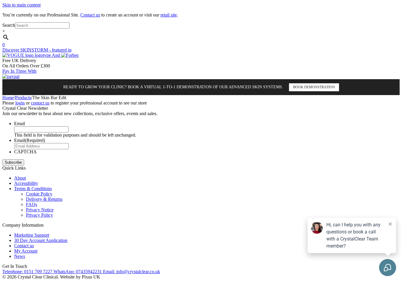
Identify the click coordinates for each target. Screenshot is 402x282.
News (19, 256)
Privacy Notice (40, 209)
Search (8, 25)
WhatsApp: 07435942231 (78, 271)
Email (19, 123)
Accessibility (26, 183)
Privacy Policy (39, 215)
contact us (40, 102)
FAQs (31, 204)
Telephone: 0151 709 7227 (28, 271)
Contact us (90, 14)
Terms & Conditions (33, 188)
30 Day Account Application (40, 240)
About (20, 177)
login (20, 102)
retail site (168, 14)
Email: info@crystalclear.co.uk (131, 271)
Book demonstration (314, 87)
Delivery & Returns (44, 199)
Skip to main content (21, 4)
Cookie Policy (39, 193)
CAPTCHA (25, 151)
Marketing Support (31, 235)
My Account (25, 250)
